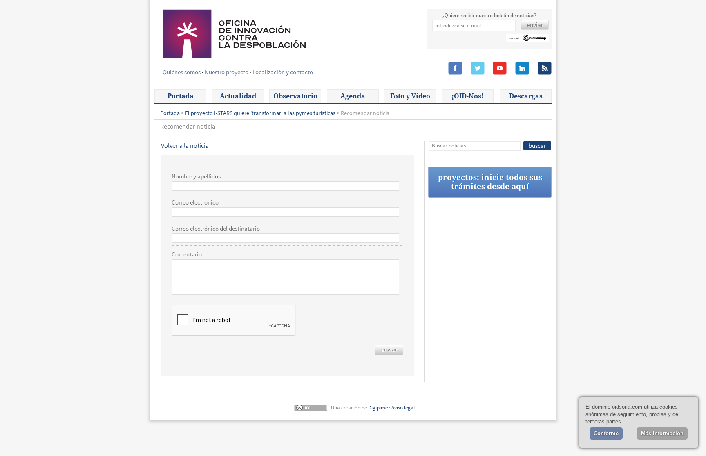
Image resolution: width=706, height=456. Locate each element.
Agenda (352, 96)
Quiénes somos (182, 72)
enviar (389, 349)
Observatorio (295, 96)
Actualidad (238, 96)
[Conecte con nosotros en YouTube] (500, 69)
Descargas (526, 96)
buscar (537, 145)
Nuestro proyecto (226, 72)
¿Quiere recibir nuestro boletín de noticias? (489, 15)
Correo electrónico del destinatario (216, 228)
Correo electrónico (195, 202)
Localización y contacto (282, 72)
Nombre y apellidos (196, 176)
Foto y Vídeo (410, 96)
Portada (181, 96)
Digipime (378, 407)
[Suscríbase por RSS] (545, 69)
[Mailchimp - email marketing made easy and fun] (527, 39)
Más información (662, 433)
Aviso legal (403, 407)
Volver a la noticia (185, 145)
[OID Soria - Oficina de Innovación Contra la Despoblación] (233, 32)
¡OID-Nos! (467, 96)
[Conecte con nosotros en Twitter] (478, 69)
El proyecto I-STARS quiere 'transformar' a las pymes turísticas (260, 113)
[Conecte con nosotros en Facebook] (455, 69)
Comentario (187, 254)
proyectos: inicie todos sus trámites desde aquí (490, 182)
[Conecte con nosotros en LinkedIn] (522, 69)
